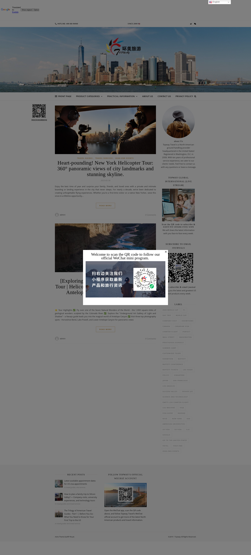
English (216, 2)
